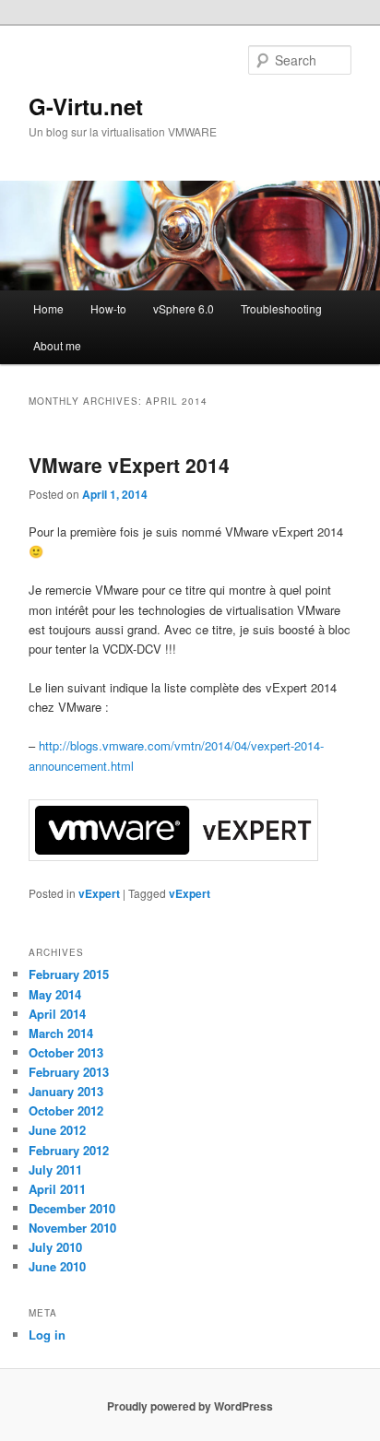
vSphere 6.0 (183, 308)
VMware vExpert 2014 (129, 464)
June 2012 (57, 1130)
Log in (47, 1334)
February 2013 (69, 1072)
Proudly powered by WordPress (190, 1406)
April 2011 (57, 1189)
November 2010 (72, 1227)
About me (57, 345)
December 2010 (72, 1208)
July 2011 (55, 1169)
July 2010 (55, 1247)
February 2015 (69, 974)
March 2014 (61, 1033)
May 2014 (55, 994)
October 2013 (66, 1052)
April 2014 (57, 1013)
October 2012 (66, 1110)
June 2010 (57, 1266)
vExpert (99, 893)
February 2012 (69, 1150)
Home (48, 308)
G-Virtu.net (86, 106)
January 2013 (66, 1091)
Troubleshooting (281, 308)
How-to (108, 308)
